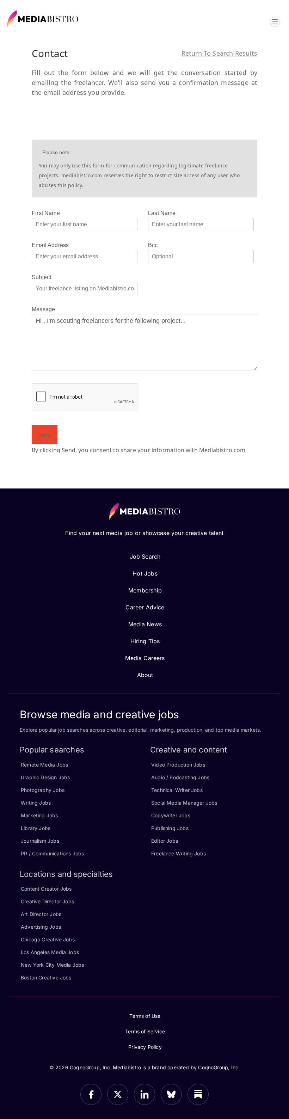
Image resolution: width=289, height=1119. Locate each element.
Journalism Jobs (40, 841)
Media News (145, 624)
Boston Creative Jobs (46, 977)
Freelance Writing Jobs (178, 853)
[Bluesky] (171, 1094)
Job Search (145, 556)
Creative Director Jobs (47, 901)
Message (43, 309)
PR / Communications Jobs (52, 853)
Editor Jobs (164, 841)
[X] (117, 1094)
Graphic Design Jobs (45, 777)
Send (44, 435)
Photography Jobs (42, 790)
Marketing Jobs (39, 815)
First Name (46, 213)
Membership (145, 590)
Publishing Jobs (170, 828)
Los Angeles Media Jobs (50, 952)
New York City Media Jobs (52, 965)
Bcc (153, 245)
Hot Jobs (145, 573)
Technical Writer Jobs (177, 790)
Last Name (162, 213)
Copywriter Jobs (170, 815)
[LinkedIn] (144, 1094)
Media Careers (145, 658)
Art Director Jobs (41, 914)
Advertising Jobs (41, 927)
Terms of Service (145, 1031)
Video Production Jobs (178, 765)
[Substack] (198, 1094)
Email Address (50, 245)
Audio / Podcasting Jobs (180, 777)
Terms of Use (144, 1016)
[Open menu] (274, 21)
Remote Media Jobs (44, 765)
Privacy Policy (145, 1047)
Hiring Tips (145, 641)
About (145, 674)
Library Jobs (35, 828)
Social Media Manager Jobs (184, 803)
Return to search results (219, 53)
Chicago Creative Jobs (48, 939)
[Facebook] (91, 1094)
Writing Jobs (36, 803)
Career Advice (144, 607)
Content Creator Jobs (46, 889)
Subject (41, 277)
